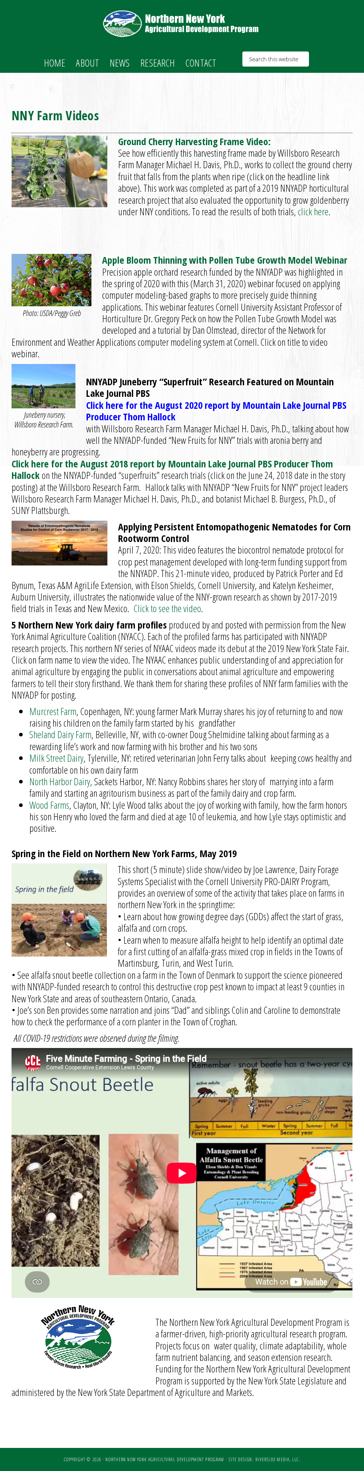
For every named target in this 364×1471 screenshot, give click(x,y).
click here (312, 211)
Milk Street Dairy (56, 757)
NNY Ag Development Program (182, 23)
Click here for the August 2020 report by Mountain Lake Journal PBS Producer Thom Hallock (216, 410)
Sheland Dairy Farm (60, 734)
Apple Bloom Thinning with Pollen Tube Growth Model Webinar (224, 259)
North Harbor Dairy (59, 781)
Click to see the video (167, 608)
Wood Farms (49, 804)
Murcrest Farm (52, 711)
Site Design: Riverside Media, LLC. (264, 1459)
